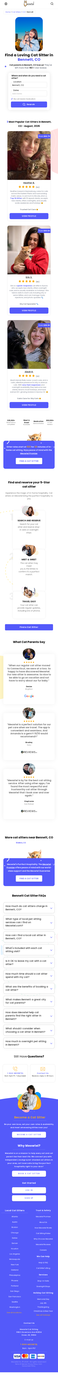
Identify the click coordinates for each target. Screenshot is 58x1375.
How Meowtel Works (43, 1228)
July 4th (43, 1303)
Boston (15, 1227)
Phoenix (14, 1280)
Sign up (29, 1198)
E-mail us (29, 1340)
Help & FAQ (43, 1262)
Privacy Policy (33, 1364)
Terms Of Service (21, 1364)
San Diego (14, 1291)
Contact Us (43, 1074)
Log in (29, 1190)
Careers (43, 1250)
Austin (14, 1222)
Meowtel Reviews (43, 1244)
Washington (14, 1307)
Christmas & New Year (43, 1311)
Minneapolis (14, 1259)
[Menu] (5, 3)
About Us (43, 1222)
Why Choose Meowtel (43, 1239)
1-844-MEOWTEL (15, 1074)
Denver (15, 1243)
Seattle (15, 1302)
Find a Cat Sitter (29, 627)
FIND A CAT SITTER (29, 461)
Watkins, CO (21, 843)
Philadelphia (14, 1275)
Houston (14, 1248)
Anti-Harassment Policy (32, 1365)
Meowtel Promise (28, 453)
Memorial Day (43, 1299)
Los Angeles (15, 1254)
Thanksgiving (43, 1307)
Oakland (14, 1270)
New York (15, 1264)
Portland (14, 1286)
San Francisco (14, 1296)
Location (17, 82)
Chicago (15, 1233)
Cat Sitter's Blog (43, 1268)
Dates (16, 90)
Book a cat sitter (29, 1173)
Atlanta (15, 1216)
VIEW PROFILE (29, 216)
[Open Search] (52, 3)
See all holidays (43, 1315)
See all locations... (15, 1312)
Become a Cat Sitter (29, 1135)
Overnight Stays (43, 1286)
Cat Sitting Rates (43, 1233)
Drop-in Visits (43, 1281)
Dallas (14, 1238)
